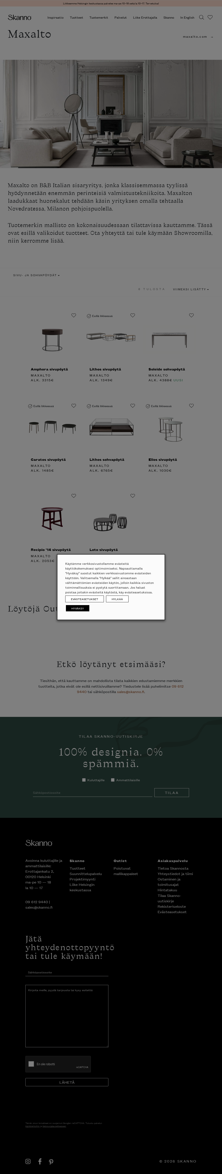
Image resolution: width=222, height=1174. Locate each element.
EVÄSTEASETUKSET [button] (84, 599)
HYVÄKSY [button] (77, 608)
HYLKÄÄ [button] (117, 599)
